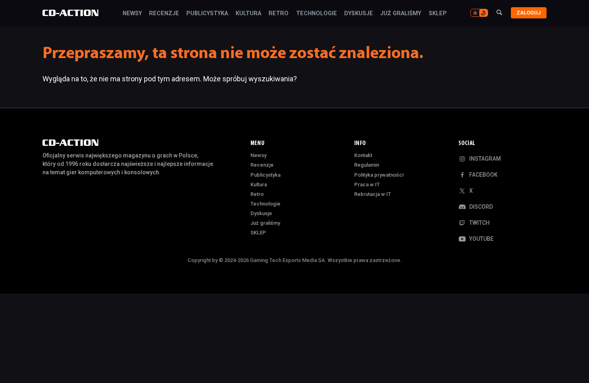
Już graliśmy (400, 13)
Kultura (248, 13)
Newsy (132, 13)
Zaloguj (528, 13)
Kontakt (363, 155)
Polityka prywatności (378, 175)
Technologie (316, 13)
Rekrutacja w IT (372, 194)
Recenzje (164, 13)
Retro (278, 13)
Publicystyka (207, 13)
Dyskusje (358, 13)
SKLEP (438, 13)
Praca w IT (367, 184)
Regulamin (366, 165)
